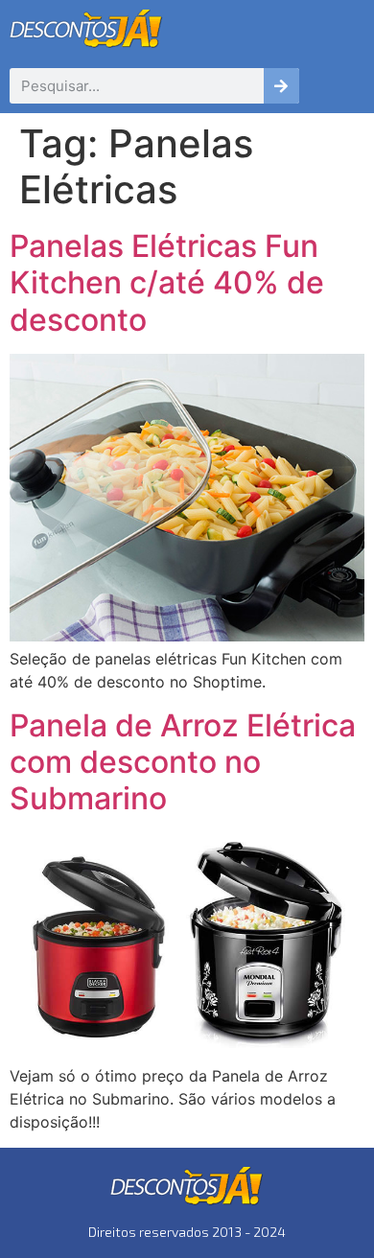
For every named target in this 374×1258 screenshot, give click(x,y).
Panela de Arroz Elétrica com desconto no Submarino (183, 762)
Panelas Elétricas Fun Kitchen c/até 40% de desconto (167, 282)
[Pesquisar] (281, 86)
